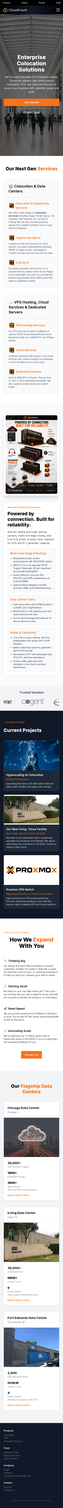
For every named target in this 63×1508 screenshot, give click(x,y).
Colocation (9, 1435)
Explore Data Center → (19, 1195)
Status (25, 2)
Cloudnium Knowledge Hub (17, 1476)
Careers (8, 1472)
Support (8, 1487)
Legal (6, 1469)
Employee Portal (12, 1455)
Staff (58, 2)
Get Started (32, 102)
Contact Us (31, 1054)
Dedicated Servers (13, 1441)
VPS (6, 1438)
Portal (42, 2)
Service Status (11, 1458)
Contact (6, 2)
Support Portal (11, 1452)
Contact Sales (32, 112)
